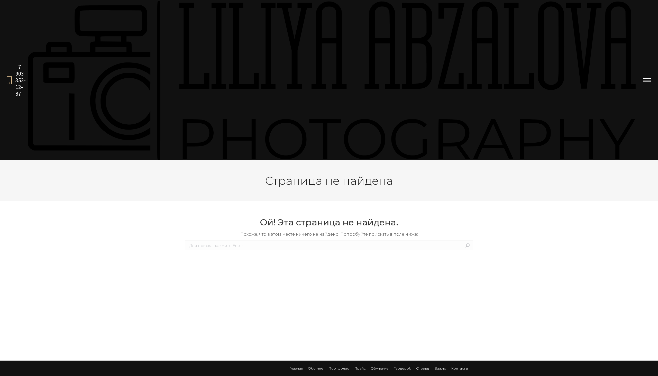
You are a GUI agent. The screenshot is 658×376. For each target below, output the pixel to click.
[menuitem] (296, 368)
